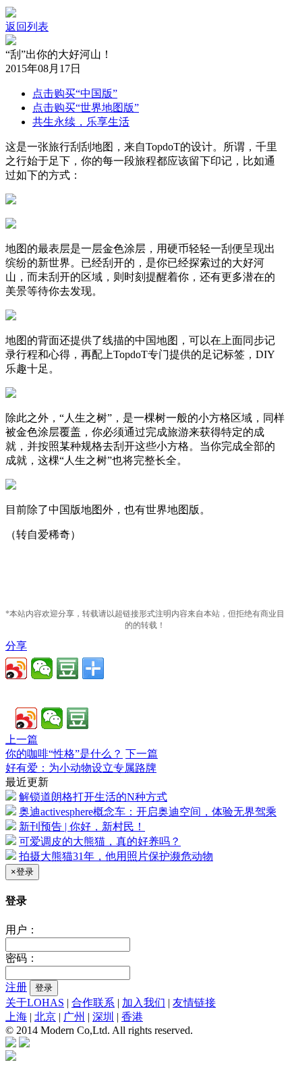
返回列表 (27, 26)
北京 (45, 1016)
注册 (16, 987)
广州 (74, 1016)
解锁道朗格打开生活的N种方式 (93, 797)
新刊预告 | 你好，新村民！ (82, 826)
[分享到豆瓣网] (67, 668)
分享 (16, 646)
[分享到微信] (42, 668)
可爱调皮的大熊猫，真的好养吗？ (100, 841)
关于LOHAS (34, 1002)
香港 (132, 1016)
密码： (21, 958)
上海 (16, 1016)
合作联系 (93, 1002)
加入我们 (143, 1002)
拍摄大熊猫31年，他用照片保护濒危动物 (116, 856)
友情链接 (194, 1002)
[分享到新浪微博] (16, 668)
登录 (44, 988)
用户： (21, 929)
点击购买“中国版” (74, 93)
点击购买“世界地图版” (85, 107)
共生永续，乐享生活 (80, 121)
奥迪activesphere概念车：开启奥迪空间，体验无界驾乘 (148, 811)
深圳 (103, 1016)
